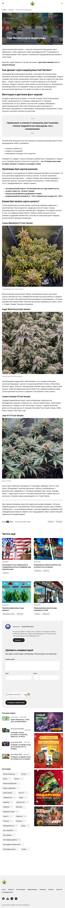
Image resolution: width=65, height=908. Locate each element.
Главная (4, 9)
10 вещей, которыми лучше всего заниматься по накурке (21, 747)
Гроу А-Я (23, 793)
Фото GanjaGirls (9, 830)
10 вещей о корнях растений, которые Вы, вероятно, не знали (19, 734)
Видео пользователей (10, 783)
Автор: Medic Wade (16, 742)
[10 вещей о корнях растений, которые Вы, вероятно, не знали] (5, 732)
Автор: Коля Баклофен (17, 728)
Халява (25, 849)
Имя (7, 673)
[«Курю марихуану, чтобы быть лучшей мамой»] (5, 720)
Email (35, 673)
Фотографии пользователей (12, 844)
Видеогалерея (8, 793)
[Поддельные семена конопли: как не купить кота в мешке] (48, 549)
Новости (50, 521)
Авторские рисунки (10, 774)
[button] (3, 3)
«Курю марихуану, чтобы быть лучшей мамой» (20, 720)
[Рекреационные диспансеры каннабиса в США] (48, 592)
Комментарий (10, 659)
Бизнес (6, 779)
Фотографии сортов (10, 849)
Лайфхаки (7, 807)
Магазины (38, 571)
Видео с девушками (10, 788)
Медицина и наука (8, 614)
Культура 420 (22, 802)
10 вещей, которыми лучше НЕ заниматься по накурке (21, 758)
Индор (22, 797)
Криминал (7, 802)
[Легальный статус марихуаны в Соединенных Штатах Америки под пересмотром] (16, 549)
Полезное (11, 9)
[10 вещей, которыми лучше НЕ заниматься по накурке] (5, 757)
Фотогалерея (8, 835)
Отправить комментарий (16, 702)
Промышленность (10, 826)
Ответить (17, 640)
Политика (20, 821)
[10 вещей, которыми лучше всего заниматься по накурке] (5, 745)
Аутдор (25, 774)
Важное (18, 779)
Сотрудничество (7, 892)
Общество (46, 614)
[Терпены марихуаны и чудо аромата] (16, 592)
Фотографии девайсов (11, 840)
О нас (4, 889)
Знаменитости (9, 797)
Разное (24, 826)
